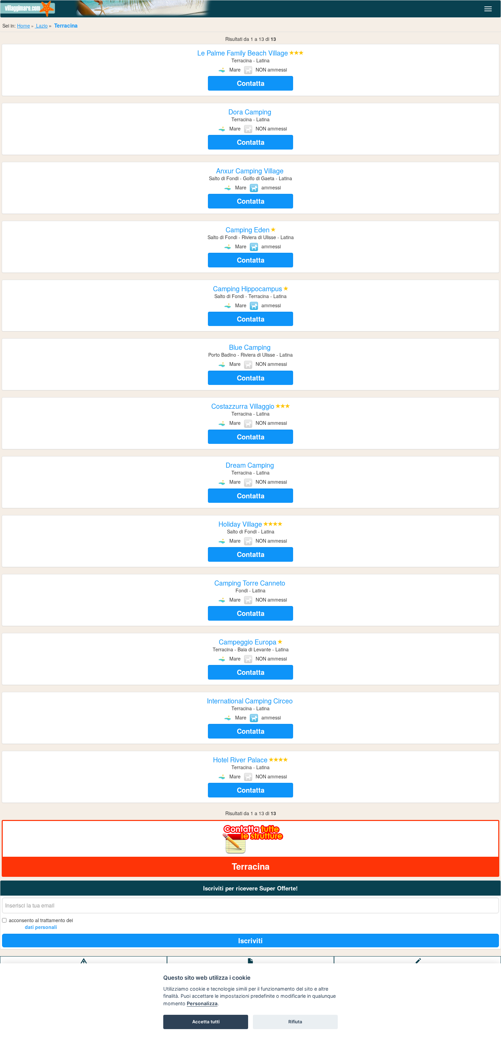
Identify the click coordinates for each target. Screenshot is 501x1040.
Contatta (250, 83)
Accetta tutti (205, 1021)
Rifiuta (295, 1021)
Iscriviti (250, 940)
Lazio (41, 25)
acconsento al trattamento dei (41, 923)
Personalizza (202, 1003)
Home (23, 25)
